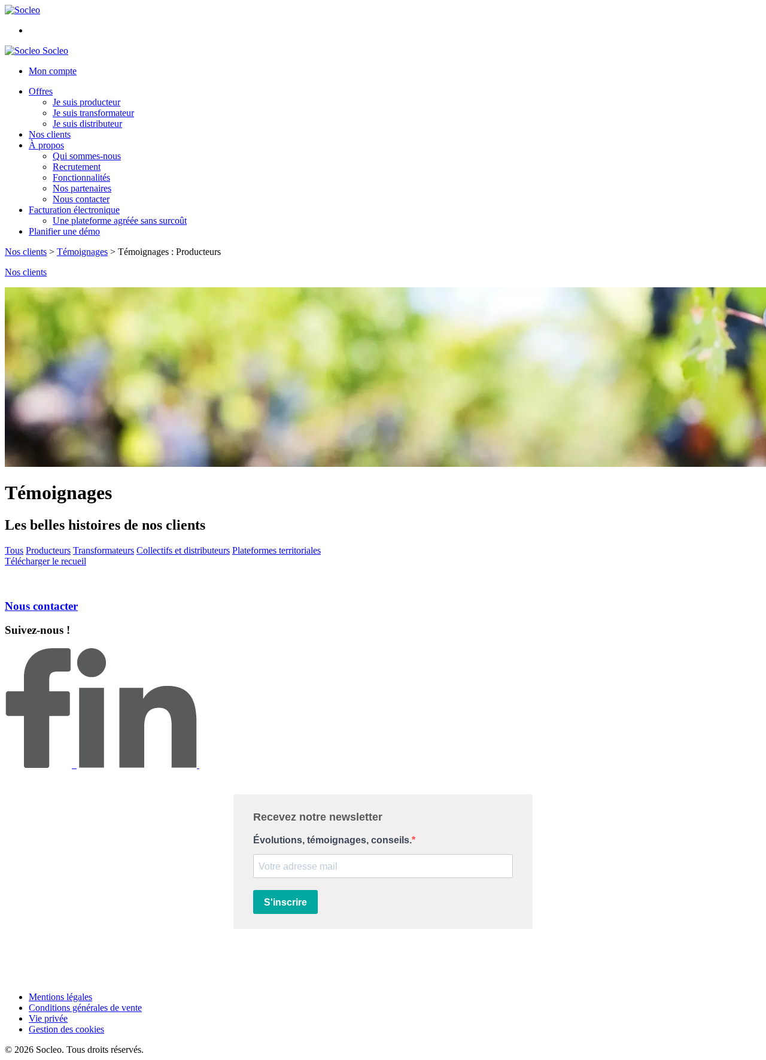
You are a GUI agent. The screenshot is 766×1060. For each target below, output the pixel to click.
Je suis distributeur (87, 124)
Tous (14, 550)
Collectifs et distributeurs (183, 550)
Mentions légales (60, 997)
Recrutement (77, 167)
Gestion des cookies (66, 1029)
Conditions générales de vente (85, 1008)
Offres (41, 91)
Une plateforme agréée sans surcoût (120, 220)
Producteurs (48, 550)
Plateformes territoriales (276, 550)
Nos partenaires (82, 188)
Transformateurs (103, 550)
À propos (46, 145)
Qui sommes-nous (87, 156)
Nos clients (50, 134)
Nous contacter (81, 199)
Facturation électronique (74, 210)
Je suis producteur (86, 102)
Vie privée (48, 1018)
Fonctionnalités (81, 177)
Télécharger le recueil (45, 561)
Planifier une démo (64, 231)
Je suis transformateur (93, 113)
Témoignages (82, 252)
